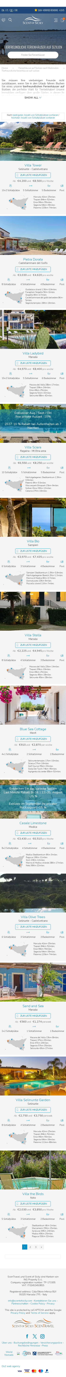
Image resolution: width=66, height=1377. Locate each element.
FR (16, 10)
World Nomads (9, 1353)
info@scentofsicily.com (20, 1300)
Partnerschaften (20, 1303)
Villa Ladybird (33, 353)
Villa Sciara (33, 447)
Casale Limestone (33, 823)
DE (11, 10)
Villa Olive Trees (33, 917)
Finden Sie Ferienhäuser (33, 55)
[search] (10, 19)
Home (5, 68)
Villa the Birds (33, 1194)
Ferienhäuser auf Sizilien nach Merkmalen (39, 68)
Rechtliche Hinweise (29, 1345)
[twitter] (33, 1336)
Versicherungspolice (51, 1342)
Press (45, 1345)
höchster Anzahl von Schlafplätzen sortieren (33, 117)
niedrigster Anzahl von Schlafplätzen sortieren (35, 115)
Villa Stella (33, 635)
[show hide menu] (56, 20)
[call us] (3, 20)
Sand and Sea (33, 1006)
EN (3, 10)
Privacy (50, 1303)
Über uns (7, 1342)
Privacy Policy (18, 1312)
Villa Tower (33, 165)
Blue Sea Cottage (33, 729)
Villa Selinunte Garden (33, 1100)
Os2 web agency (11, 1366)
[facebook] (25, 1336)
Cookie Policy (37, 1303)
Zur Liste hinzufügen (33, 175)
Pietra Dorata (33, 259)
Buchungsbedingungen (26, 1342)
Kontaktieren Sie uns (45, 1300)
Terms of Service (40, 1312)
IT (7, 10)
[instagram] (41, 1336)
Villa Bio (33, 541)
